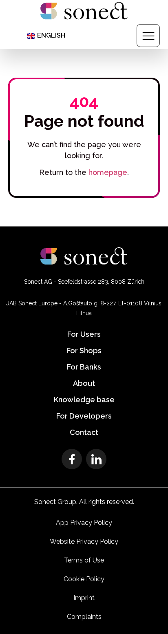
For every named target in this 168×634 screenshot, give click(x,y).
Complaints (84, 617)
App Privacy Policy (84, 522)
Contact (84, 432)
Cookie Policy (84, 579)
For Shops (84, 350)
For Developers (84, 416)
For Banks (84, 367)
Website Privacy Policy (84, 541)
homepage (107, 172)
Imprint (84, 598)
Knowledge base (84, 399)
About (84, 383)
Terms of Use (84, 560)
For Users (84, 334)
